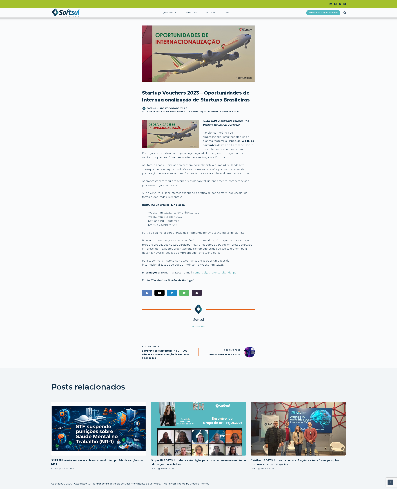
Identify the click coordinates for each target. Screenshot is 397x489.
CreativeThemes (199, 483)
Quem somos (169, 12)
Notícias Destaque (195, 111)
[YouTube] (344, 4)
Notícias (210, 12)
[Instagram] (335, 4)
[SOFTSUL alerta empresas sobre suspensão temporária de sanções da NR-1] (98, 429)
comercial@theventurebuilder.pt (214, 272)
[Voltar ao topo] (390, 482)
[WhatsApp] (184, 293)
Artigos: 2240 (198, 327)
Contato (229, 12)
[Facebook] (340, 4)
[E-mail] (197, 293)
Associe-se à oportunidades (323, 12)
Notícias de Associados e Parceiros (162, 111)
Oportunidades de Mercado (223, 111)
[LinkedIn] (331, 4)
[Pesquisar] (344, 12)
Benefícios (191, 12)
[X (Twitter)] (159, 293)
